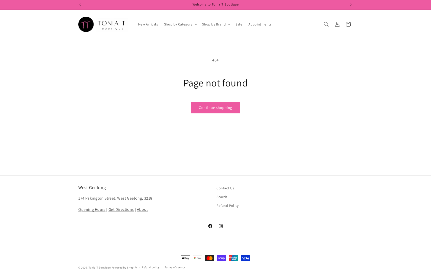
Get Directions (121, 209)
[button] (180, 24)
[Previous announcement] (80, 4)
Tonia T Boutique (100, 267)
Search (221, 197)
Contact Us (225, 188)
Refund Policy (227, 205)
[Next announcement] (350, 4)
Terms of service (175, 267)
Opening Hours (92, 209)
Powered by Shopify (124, 267)
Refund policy (151, 267)
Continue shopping (215, 107)
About (142, 209)
